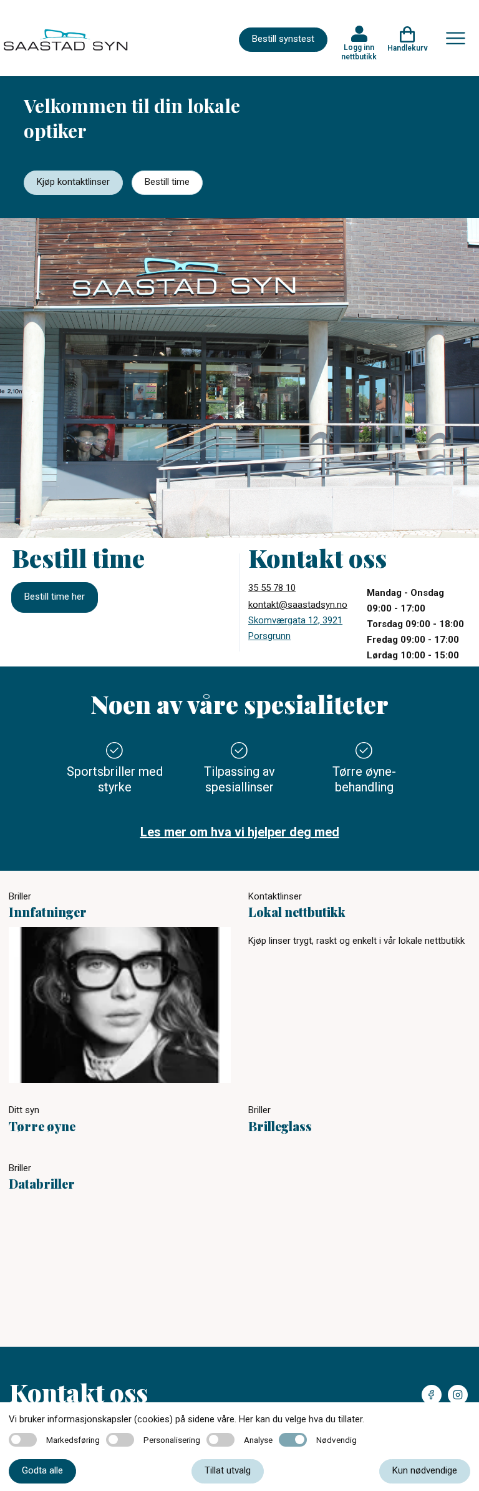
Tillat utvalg (228, 1470)
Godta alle (42, 1470)
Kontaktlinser (275, 896)
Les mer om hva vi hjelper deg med (239, 832)
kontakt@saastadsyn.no (297, 604)
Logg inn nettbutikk (359, 52)
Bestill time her (54, 596)
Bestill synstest (283, 38)
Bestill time (167, 181)
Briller (20, 896)
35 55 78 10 (272, 587)
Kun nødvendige (424, 1470)
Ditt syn (24, 1110)
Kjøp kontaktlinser (73, 181)
